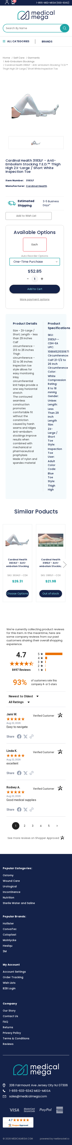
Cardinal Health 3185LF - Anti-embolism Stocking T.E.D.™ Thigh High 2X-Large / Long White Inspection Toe (50, 563)
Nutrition (8, 897)
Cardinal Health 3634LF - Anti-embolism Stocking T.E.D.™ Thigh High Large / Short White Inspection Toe (17, 563)
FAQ (5, 1022)
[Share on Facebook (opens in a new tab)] (19, 737)
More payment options (34, 299)
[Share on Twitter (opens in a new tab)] (25, 736)
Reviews (8, 1044)
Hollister (8, 923)
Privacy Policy (12, 1033)
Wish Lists (9, 983)
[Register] (7, 2)
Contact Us (10, 1016)
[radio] (52, 654)
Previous (3, 564)
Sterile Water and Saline (19, 903)
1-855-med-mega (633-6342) (52, 2)
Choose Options (17, 593)
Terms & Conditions (16, 1038)
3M (5, 951)
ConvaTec (10, 929)
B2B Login (9, 988)
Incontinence (11, 892)
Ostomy (8, 875)
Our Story (9, 1010)
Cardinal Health (36, 186)
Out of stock (50, 593)
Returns (8, 1027)
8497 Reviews (24, 670)
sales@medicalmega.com (28, 1096)
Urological (10, 886)
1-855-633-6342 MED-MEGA (30, 1091)
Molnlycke (9, 940)
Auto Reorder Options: (34, 255)
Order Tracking (13, 977)
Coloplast (9, 934)
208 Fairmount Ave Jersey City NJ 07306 (38, 1085)
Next (64, 564)
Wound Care (11, 881)
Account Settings (14, 972)
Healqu (7, 946)
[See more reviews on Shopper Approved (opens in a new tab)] (32, 737)
